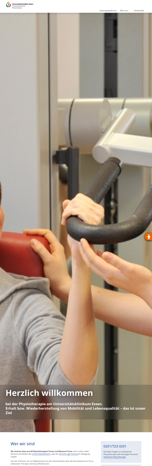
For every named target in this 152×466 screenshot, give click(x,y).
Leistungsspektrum (108, 10)
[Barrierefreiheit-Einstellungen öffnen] (148, 236)
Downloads (139, 10)
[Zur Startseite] (17, 6)
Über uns (124, 10)
